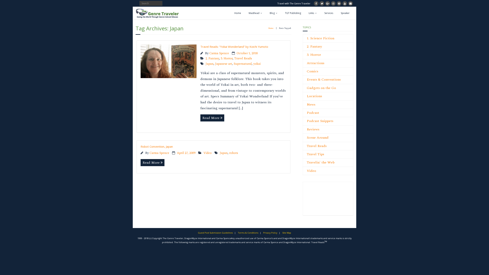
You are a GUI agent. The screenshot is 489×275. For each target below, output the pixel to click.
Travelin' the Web (321, 162)
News (311, 104)
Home (237, 13)
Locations (314, 96)
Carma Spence (219, 53)
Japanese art (223, 63)
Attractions (315, 63)
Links (311, 13)
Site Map (286, 232)
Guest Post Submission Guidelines (215, 232)
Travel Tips (315, 154)
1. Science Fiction (320, 38)
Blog (272, 13)
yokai (257, 63)
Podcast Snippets (320, 121)
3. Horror (227, 58)
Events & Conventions (324, 79)
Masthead (254, 13)
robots (233, 153)
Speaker (345, 13)
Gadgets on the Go (321, 88)
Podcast (313, 112)
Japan (210, 63)
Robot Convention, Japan (157, 146)
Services (328, 13)
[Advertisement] (318, 200)
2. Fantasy (212, 58)
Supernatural (243, 63)
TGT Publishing (293, 13)
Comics (312, 71)
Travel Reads (243, 58)
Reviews (313, 129)
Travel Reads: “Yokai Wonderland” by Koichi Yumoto (234, 47)
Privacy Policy (270, 232)
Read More (210, 118)
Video (207, 153)
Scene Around (318, 137)
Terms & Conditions (248, 232)
